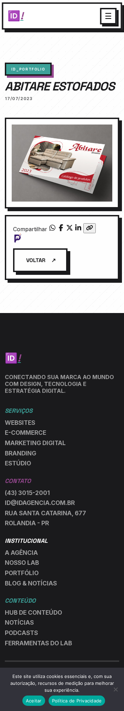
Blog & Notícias (31, 583)
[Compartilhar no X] (70, 229)
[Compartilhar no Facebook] (62, 229)
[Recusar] (115, 689)
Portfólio (22, 573)
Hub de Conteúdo (33, 612)
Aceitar (34, 700)
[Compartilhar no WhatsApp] (53, 229)
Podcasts (21, 632)
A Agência (21, 552)
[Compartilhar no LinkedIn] (79, 229)
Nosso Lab (22, 562)
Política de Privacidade (77, 700)
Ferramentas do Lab (38, 643)
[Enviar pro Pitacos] (62, 238)
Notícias (19, 622)
